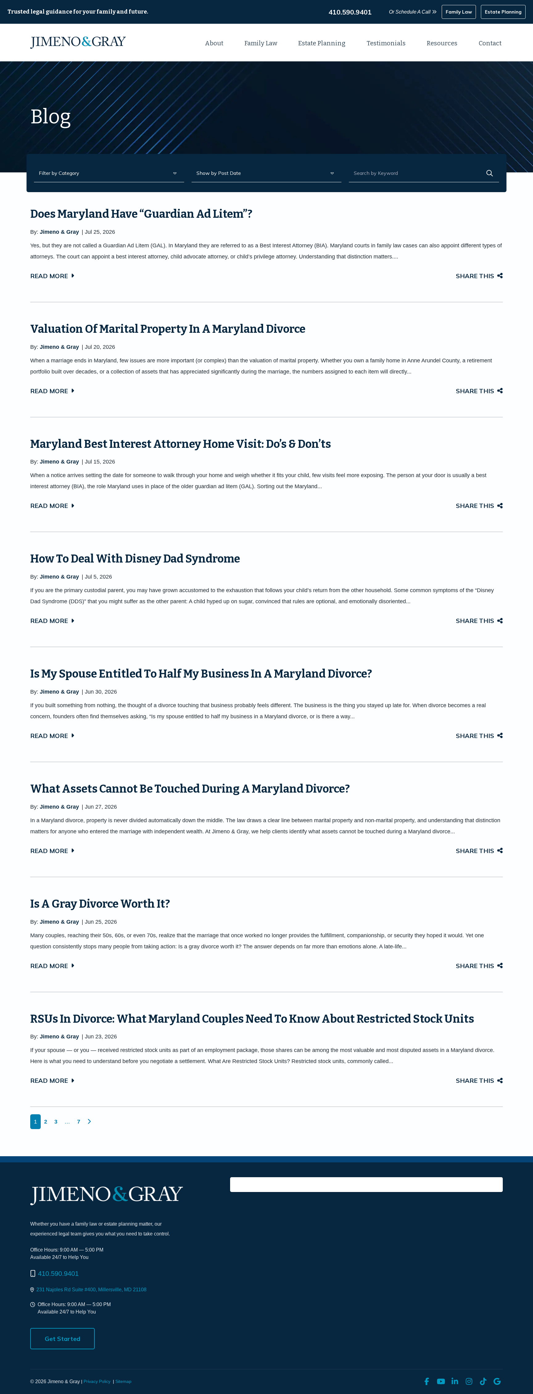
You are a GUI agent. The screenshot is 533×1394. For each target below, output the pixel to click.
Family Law (260, 43)
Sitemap (123, 1381)
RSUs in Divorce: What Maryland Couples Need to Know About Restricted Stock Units (252, 1019)
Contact (490, 43)
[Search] (490, 173)
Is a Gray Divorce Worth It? (100, 904)
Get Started (62, 1338)
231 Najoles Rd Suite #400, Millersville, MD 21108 (91, 1289)
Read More (49, 276)
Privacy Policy (97, 1381)
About (214, 43)
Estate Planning (321, 43)
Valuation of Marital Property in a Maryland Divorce (167, 329)
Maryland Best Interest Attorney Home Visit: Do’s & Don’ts (180, 444)
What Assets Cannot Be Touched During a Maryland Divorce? (190, 789)
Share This (475, 276)
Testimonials (386, 43)
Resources (442, 43)
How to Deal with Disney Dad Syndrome (135, 559)
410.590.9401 (58, 1273)
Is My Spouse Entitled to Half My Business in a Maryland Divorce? (201, 674)
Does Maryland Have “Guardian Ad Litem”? (141, 214)
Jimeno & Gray (59, 232)
